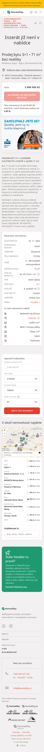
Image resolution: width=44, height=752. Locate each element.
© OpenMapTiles (16, 453)
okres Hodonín (11, 25)
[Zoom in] (4, 430)
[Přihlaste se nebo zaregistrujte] (40, 12)
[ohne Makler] (13, 712)
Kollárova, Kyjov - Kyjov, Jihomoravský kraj (24, 70)
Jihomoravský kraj (12, 23)
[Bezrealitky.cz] (13, 706)
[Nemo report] (16, 719)
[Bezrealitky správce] (22, 727)
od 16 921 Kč (29, 105)
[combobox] (22, 534)
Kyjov (23, 25)
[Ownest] (32, 719)
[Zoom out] (4, 433)
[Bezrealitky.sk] (30, 706)
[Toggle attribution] (39, 452)
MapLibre (7, 453)
